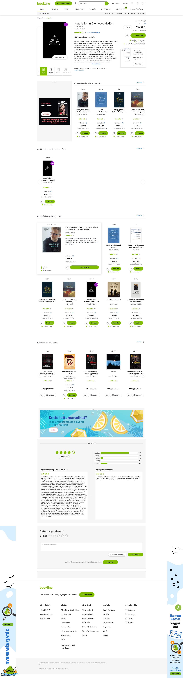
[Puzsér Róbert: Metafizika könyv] (54, 40)
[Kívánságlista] (132, 3)
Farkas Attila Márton (69, 378)
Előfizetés (141, 13)
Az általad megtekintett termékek (51, 149)
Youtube (130, 623)
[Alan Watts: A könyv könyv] (136, 235)
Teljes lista (139, 82)
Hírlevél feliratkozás (89, 627)
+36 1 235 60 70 (45, 610)
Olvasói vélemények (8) (93, 32)
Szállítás (106, 618)
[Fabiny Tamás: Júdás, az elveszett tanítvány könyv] (137, 99)
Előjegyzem (50, 395)
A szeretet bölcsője (114, 299)
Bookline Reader (88, 618)
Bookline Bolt (45, 618)
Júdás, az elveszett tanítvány (137, 111)
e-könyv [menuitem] (66, 9)
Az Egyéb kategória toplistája (49, 216)
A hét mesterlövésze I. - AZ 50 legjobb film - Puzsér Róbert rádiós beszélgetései (91, 372)
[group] (43, 71)
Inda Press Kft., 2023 (79, 29)
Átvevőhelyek (108, 623)
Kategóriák (43, 13)
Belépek (125, 3)
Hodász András (82, 114)
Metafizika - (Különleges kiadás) (47, 179)
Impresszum (65, 623)
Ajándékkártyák (87, 614)
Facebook (131, 610)
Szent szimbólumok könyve (101, 111)
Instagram (131, 614)
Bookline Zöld (66, 614)
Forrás (113, 371)
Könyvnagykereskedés (69, 631)
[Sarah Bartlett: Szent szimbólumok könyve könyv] (101, 99)
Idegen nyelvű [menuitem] (105, 9)
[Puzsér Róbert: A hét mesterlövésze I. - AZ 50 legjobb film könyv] (91, 361)
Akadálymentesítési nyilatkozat (68, 646)
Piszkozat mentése (117, 554)
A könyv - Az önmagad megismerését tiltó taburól (136, 246)
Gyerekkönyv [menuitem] (54, 9)
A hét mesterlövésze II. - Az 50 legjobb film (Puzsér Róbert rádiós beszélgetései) (135, 372)
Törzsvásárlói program (121, 13)
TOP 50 (84, 635)
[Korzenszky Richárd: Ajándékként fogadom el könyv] (135, 289)
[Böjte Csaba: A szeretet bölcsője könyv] (114, 289)
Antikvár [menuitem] (93, 9)
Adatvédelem (66, 635)
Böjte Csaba (114, 304)
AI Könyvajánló (64, 3)
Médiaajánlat (65, 627)
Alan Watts (136, 250)
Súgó (105, 631)
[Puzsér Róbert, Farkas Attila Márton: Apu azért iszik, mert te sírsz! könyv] (69, 361)
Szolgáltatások (109, 610)
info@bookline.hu (46, 614)
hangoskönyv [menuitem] (79, 9)
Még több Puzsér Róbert (47, 342)
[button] (70, 71)
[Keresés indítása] (107, 3)
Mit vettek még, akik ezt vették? (87, 83)
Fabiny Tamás (137, 114)
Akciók (133, 13)
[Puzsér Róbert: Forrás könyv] (113, 361)
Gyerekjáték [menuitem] (121, 8)
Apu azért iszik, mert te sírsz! (69, 372)
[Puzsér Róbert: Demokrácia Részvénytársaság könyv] (47, 361)
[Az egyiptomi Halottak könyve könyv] (119, 99)
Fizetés (106, 614)
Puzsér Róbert (47, 183)
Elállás (105, 635)
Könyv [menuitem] (42, 9)
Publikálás (135, 554)
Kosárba (139, 35)
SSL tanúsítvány (43, 665)
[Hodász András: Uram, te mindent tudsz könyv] (82, 99)
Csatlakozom (87, 594)
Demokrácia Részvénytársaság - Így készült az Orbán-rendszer (47, 372)
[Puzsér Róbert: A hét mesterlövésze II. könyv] (135, 361)
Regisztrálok (116, 3)
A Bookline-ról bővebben (70, 610)
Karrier (63, 618)
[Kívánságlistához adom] (127, 35)
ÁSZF (63, 639)
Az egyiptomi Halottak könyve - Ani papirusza (119, 111)
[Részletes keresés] (75, 3)
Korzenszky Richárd (136, 304)
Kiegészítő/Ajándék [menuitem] (136, 9)
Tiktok (130, 618)
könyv (83, 89)
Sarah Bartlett (100, 114)
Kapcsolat (107, 627)
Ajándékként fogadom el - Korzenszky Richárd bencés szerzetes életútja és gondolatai (136, 300)
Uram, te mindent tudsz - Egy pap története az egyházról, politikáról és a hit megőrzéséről (82, 111)
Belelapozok (60, 57)
